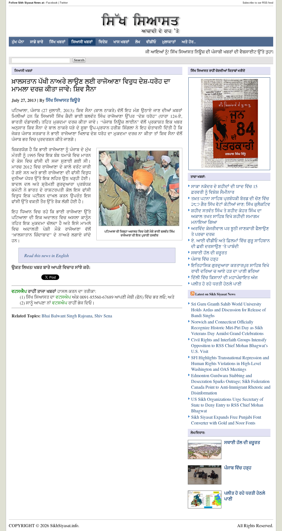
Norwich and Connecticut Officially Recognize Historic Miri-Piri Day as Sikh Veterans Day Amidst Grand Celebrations (227, 327)
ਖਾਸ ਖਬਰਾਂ (121, 42)
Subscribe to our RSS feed (258, 2)
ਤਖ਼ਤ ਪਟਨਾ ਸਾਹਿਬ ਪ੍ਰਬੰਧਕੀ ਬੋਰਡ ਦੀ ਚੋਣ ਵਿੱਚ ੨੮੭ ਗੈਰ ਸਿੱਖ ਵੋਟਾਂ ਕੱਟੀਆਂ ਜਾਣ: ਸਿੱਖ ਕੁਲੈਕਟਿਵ (230, 201)
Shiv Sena (103, 315)
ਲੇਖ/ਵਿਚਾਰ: (198, 432)
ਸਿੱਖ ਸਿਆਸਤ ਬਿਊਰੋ (63, 100)
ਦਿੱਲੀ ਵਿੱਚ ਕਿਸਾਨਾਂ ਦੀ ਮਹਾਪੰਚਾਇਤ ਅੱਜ (224, 277)
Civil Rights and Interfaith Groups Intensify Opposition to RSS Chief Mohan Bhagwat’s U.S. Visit (229, 345)
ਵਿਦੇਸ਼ (103, 42)
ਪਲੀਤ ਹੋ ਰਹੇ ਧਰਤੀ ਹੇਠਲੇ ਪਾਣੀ (216, 284)
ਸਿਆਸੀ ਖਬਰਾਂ (82, 42)
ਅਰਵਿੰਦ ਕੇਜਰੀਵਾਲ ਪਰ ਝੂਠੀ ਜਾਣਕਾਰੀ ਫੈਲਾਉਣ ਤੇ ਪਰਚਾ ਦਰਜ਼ (230, 231)
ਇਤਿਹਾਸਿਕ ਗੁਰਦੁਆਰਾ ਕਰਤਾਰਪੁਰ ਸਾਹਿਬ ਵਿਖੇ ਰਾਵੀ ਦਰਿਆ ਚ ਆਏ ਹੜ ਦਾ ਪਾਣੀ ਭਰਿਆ (230, 268)
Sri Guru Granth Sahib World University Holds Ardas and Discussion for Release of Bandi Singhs (228, 309)
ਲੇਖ (137, 42)
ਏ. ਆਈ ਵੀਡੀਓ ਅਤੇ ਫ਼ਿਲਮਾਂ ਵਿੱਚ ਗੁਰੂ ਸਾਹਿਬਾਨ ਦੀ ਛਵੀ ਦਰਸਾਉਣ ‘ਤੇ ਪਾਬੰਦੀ (230, 243)
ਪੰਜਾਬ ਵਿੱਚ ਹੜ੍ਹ (204, 259)
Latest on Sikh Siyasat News (215, 294)
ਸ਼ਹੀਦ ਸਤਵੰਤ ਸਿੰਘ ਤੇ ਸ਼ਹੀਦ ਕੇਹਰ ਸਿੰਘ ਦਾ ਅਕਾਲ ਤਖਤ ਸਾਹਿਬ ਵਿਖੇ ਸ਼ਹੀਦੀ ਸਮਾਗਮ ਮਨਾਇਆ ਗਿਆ (226, 216)
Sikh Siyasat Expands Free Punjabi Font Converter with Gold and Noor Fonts (226, 420)
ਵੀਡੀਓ (151, 42)
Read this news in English (46, 255)
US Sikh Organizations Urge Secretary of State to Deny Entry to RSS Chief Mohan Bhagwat (227, 404)
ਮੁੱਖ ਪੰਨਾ (18, 42)
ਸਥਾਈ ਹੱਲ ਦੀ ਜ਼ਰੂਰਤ (209, 252)
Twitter (64, 2)
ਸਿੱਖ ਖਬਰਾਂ (57, 42)
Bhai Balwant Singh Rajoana (67, 315)
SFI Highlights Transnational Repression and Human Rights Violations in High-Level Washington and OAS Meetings (230, 363)
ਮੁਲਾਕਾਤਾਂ (169, 42)
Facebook (52, 2)
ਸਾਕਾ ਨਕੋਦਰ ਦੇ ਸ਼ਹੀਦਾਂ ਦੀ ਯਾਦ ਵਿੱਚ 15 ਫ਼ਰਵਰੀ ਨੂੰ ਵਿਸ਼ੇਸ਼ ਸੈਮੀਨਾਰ (224, 189)
